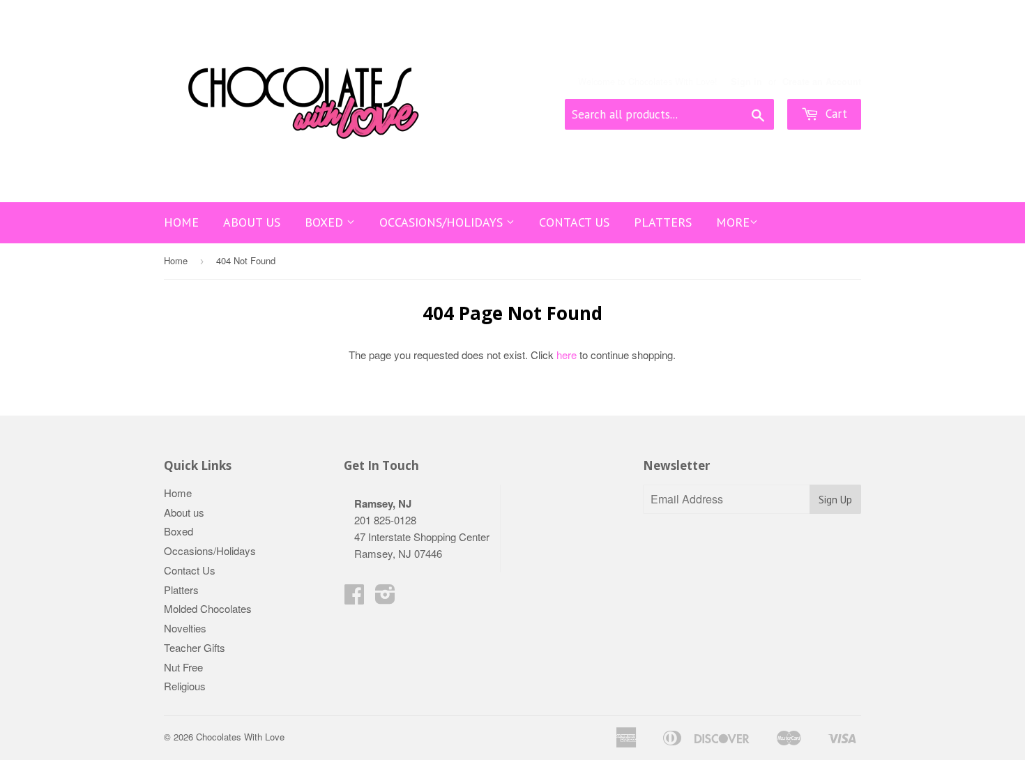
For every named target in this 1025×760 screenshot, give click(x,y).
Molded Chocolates (208, 608)
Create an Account (821, 81)
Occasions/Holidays (442, 222)
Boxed (326, 222)
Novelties (185, 628)
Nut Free (183, 667)
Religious (185, 685)
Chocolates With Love (240, 736)
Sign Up (835, 499)
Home (181, 222)
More (733, 222)
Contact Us (574, 222)
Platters (663, 222)
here (566, 354)
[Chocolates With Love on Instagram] (385, 598)
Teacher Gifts (194, 647)
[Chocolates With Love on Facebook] (354, 598)
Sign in (746, 81)
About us (251, 222)
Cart (834, 113)
